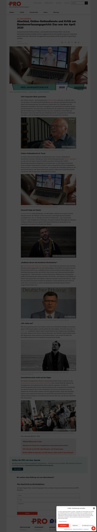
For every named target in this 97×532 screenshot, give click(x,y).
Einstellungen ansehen (88, 525)
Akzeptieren (63, 525)
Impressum (86, 529)
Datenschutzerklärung (78, 529)
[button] (94, 508)
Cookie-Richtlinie (68, 529)
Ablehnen (75, 525)
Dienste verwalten (63, 521)
